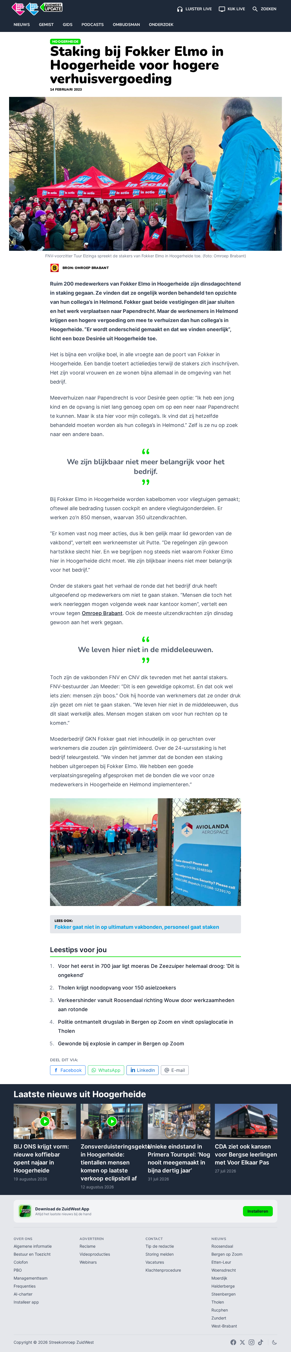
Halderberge (223, 1286)
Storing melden (160, 1254)
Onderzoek (161, 24)
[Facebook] (233, 1342)
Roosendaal (222, 1246)
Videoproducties (95, 1254)
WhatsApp (109, 1070)
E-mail (178, 1070)
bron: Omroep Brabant (86, 268)
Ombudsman (126, 24)
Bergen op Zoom (226, 1254)
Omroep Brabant (102, 613)
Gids (67, 24)
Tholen (217, 1302)
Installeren (258, 1211)
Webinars (88, 1262)
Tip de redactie (160, 1246)
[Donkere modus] (274, 1342)
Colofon (21, 1262)
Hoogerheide (65, 41)
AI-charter (23, 1294)
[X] (242, 1342)
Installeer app (26, 1302)
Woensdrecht (223, 1270)
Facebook (71, 1070)
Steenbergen (223, 1294)
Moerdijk (219, 1278)
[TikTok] (260, 1342)
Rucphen (219, 1310)
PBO (18, 1270)
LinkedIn (146, 1070)
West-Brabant (224, 1326)
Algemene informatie (33, 1246)
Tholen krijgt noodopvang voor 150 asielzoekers (117, 988)
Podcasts (93, 24)
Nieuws (22, 24)
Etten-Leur (221, 1262)
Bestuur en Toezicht (32, 1254)
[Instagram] (251, 1342)
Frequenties (25, 1286)
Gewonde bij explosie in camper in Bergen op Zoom (121, 1043)
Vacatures (155, 1262)
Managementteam (30, 1278)
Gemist (46, 24)
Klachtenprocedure (163, 1270)
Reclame (87, 1246)
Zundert (218, 1318)
